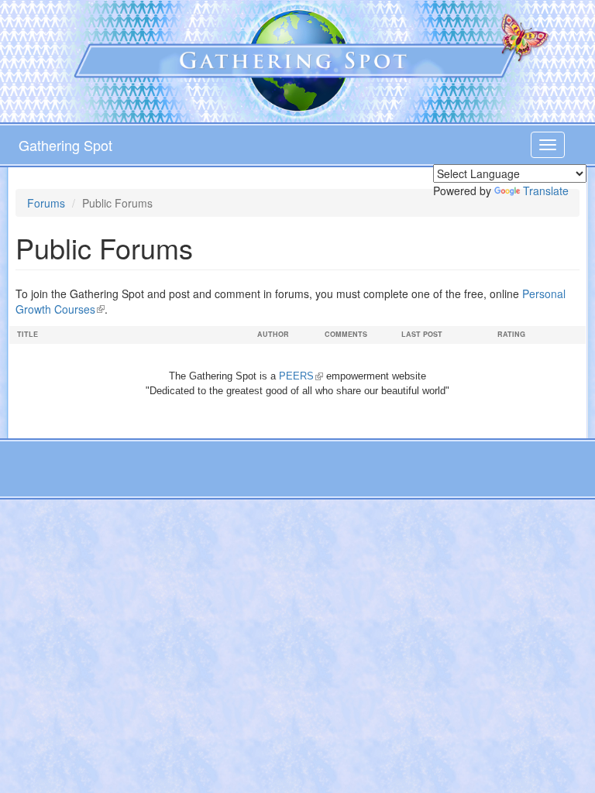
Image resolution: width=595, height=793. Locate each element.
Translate (546, 190)
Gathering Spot (65, 145)
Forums (46, 203)
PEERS (301, 376)
